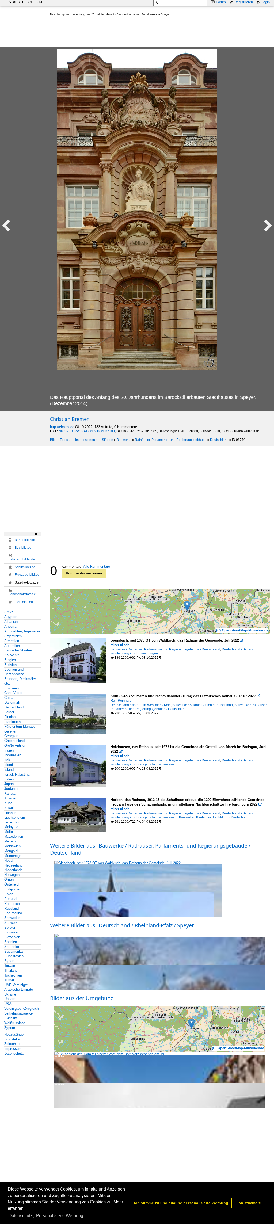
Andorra (10, 626)
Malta (8, 832)
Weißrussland (14, 1023)
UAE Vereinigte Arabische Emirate (18, 987)
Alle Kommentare (96, 567)
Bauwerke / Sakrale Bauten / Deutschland (202, 705)
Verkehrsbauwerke (18, 1013)
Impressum (13, 1049)
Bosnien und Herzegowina (14, 672)
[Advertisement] (147, 32)
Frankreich (12, 722)
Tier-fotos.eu (24, 602)
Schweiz (10, 923)
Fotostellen (12, 1039)
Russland (11, 908)
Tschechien (13, 975)
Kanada (10, 793)
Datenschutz (14, 1053)
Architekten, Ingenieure (22, 631)
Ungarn (9, 999)
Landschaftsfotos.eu (23, 594)
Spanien (10, 942)
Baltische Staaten (18, 650)
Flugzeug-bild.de (27, 575)
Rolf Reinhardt (121, 701)
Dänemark (12, 702)
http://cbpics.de (62, 427)
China (8, 698)
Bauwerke (124, 440)
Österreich (12, 884)
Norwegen (12, 875)
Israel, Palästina (16, 774)
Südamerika (13, 952)
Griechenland (14, 741)
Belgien (10, 660)
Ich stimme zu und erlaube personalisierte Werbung (181, 1203)
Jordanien (11, 789)
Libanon (10, 813)
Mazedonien (13, 836)
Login (265, 2)
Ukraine (10, 994)
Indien (9, 750)
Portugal (10, 899)
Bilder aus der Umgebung (82, 998)
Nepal (8, 861)
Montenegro (13, 856)
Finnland (10, 717)
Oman (9, 880)
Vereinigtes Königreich (21, 1008)
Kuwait (9, 808)
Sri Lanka (11, 947)
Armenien (11, 641)
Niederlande (13, 870)
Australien (12, 646)
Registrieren (243, 2)
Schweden (12, 918)
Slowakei (11, 932)
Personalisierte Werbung (59, 1215)
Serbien (10, 927)
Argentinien (13, 636)
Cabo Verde (13, 693)
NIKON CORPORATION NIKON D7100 (87, 431)
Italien (9, 779)
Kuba (8, 803)
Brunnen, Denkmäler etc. (20, 681)
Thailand (10, 970)
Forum (221, 2)
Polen (8, 894)
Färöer (9, 712)
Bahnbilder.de (25, 540)
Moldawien (12, 846)
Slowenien (12, 937)
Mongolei (11, 851)
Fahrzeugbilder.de (22, 559)
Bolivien (10, 665)
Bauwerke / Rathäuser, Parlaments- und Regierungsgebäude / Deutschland (165, 649)
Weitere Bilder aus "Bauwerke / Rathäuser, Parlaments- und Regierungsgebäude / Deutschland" (150, 849)
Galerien (10, 731)
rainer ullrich (120, 645)
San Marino (13, 913)
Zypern (9, 1028)
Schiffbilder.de (25, 567)
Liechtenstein (14, 817)
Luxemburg (12, 822)
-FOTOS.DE (26, 2)
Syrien (9, 961)
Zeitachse (12, 1044)
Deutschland (219, 440)
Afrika (8, 612)
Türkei (9, 980)
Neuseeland (13, 865)
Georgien (11, 736)
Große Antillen (15, 745)
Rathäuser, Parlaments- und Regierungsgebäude (171, 440)
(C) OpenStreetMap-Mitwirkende (242, 630)
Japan (9, 784)
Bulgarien (11, 688)
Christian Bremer (69, 419)
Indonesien (12, 755)
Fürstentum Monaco (19, 727)
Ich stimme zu (250, 1203)
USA (8, 1004)
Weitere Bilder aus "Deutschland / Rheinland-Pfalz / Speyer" (123, 925)
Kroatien (10, 798)
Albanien (11, 622)
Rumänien (12, 904)
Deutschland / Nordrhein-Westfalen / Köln (141, 705)
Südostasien (14, 956)
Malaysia (11, 827)
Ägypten (10, 617)
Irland (8, 765)
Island (9, 770)
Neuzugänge (14, 1034)
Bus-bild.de (23, 548)
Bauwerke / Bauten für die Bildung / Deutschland (214, 817)
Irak (7, 760)
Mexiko (10, 841)
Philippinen (12, 889)
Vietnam (10, 1018)
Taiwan (9, 966)
